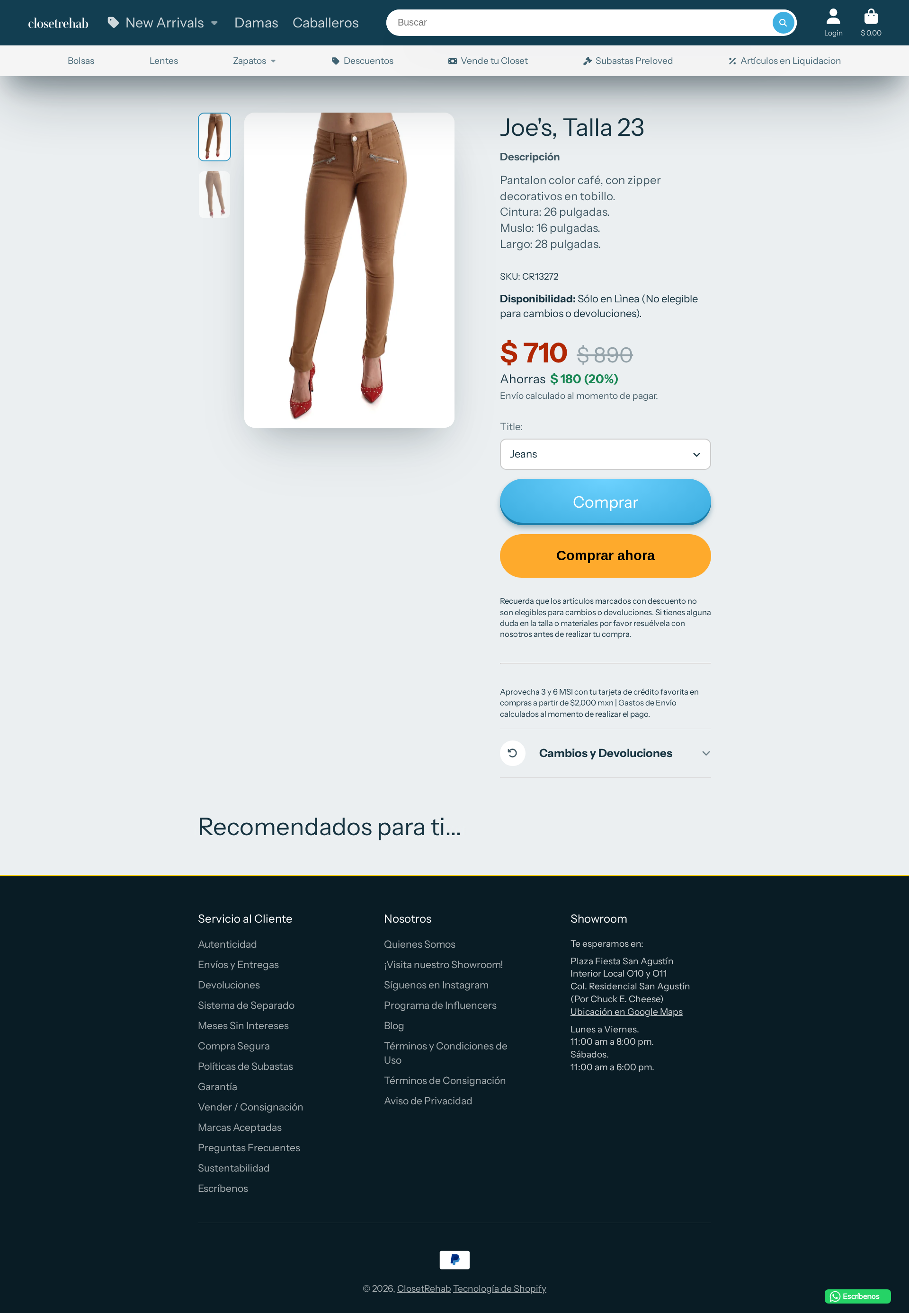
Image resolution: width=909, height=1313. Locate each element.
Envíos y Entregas (238, 964)
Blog (394, 1025)
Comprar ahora (605, 555)
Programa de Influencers (440, 1005)
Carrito (871, 23)
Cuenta (833, 23)
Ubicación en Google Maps (626, 1011)
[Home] (58, 22)
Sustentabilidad (234, 1168)
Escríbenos (223, 1188)
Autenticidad (227, 944)
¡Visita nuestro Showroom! (443, 964)
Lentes (164, 60)
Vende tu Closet (494, 60)
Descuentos (368, 60)
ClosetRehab (424, 1288)
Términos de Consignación (445, 1080)
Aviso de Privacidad (428, 1101)
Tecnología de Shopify (499, 1288)
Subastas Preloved (634, 60)
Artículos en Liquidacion (790, 60)
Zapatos (249, 60)
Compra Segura (234, 1046)
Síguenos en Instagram (436, 985)
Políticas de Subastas (245, 1066)
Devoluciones (229, 985)
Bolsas (81, 60)
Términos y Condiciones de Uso (446, 1053)
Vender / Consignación (250, 1107)
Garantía (217, 1087)
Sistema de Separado (246, 1005)
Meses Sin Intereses (243, 1025)
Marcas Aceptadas (240, 1127)
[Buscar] (783, 23)
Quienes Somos (419, 944)
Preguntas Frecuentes (249, 1148)
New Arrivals (164, 22)
